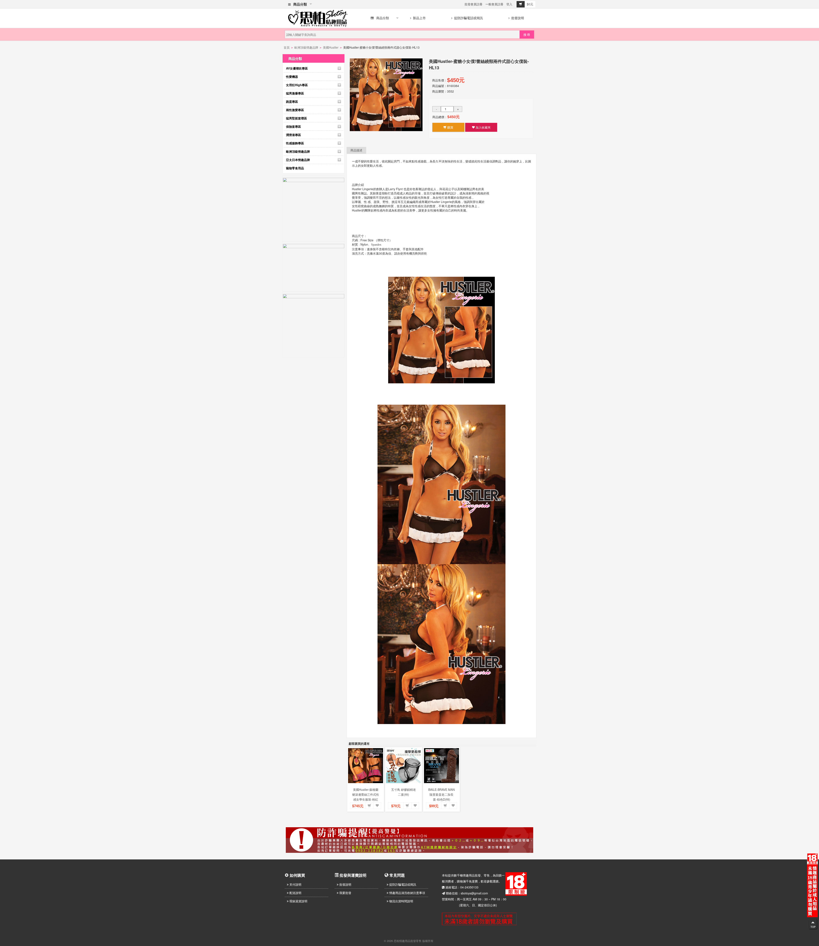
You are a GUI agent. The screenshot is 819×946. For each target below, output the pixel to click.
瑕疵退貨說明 (298, 901)
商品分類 (299, 4)
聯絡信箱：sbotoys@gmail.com (467, 893)
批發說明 (517, 18)
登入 (509, 4)
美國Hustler (330, 47)
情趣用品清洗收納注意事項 (406, 893)
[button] (369, 805)
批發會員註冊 (473, 4)
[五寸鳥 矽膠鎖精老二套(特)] (403, 765)
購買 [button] (449, 127)
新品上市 (419, 18)
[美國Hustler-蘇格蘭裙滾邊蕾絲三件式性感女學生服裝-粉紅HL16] (365, 765)
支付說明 (295, 884)
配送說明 (295, 893)
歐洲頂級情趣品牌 (306, 47)
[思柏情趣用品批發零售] (318, 17)
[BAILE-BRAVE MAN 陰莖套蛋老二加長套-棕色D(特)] (441, 765)
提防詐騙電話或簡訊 (468, 18)
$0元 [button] (530, 4)
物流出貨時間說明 (400, 901)
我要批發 (344, 893)
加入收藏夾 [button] (483, 127)
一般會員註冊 (494, 4)
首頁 (287, 47)
